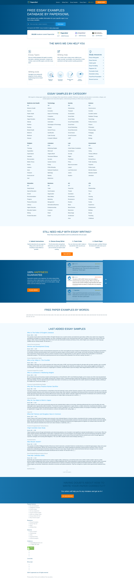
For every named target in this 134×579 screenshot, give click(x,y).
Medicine (29, 132)
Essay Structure (93, 60)
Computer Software (52, 138)
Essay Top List (33, 523)
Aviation (34, 439)
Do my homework (34, 505)
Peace (90, 191)
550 (42, 315)
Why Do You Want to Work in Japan (39, 400)
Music (69, 204)
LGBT (69, 138)
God (28, 178)
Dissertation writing (93, 73)
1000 (90, 315)
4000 (76, 315)
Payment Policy (34, 536)
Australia (29, 439)
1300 (63, 315)
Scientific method (92, 113)
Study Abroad (30, 188)
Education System (31, 210)
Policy (69, 161)
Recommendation (31, 196)
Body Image (71, 212)
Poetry (49, 164)
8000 (30, 315)
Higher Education (31, 207)
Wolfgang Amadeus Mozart (41, 453)
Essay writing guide (94, 57)
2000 (85, 315)
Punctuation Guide (93, 71)
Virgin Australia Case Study (36, 428)
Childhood (91, 218)
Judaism (29, 167)
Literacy (29, 204)
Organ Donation (31, 119)
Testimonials (33, 533)
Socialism (90, 156)
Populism (90, 164)
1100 (69, 315)
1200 (66, 315)
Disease (29, 138)
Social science (92, 108)
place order (33, 290)
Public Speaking (92, 161)
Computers (50, 116)
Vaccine (29, 111)
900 (93, 315)
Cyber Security (51, 135)
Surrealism (70, 193)
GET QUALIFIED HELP (67, 496)
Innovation (50, 111)
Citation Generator (80, 80)
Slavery (46, 425)
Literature (37, 344)
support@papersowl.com (36, 542)
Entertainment (91, 207)
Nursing (29, 127)
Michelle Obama (92, 170)
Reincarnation (30, 159)
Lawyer (70, 167)
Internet (49, 108)
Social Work (71, 116)
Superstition (30, 151)
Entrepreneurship (52, 207)
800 (95, 315)
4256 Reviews (82, 35)
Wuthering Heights (52, 148)
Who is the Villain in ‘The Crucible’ (38, 360)
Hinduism (29, 172)
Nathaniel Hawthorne (53, 170)
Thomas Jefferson (92, 153)
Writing (29, 212)
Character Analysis (32, 370)
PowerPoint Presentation (95, 76)
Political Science (92, 121)
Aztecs (29, 398)
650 (37, 315)
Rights (69, 156)
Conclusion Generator (60, 80)
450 (47, 315)
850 (33, 315)
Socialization (71, 113)
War (28, 468)
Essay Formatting (93, 65)
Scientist (90, 111)
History (90, 135)
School (29, 193)
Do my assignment (34, 510)
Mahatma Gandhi (92, 172)
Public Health (30, 113)
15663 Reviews (65, 36)
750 (35, 315)
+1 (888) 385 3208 (34, 544)
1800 (52, 315)
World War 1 (32, 468)
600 (100, 315)
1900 (27, 315)
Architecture (71, 215)
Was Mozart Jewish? (34, 441)
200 (29, 316)
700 (97, 315)
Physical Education (32, 202)
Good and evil (30, 175)
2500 (82, 315)
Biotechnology (51, 119)
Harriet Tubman (41, 425)
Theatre (70, 191)
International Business (53, 204)
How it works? (33, 531)
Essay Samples (73, 2)
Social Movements (72, 130)
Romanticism (71, 196)
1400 (60, 315)
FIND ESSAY (60, 24)
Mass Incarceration (72, 164)
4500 (44, 315)
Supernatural (30, 153)
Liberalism (91, 175)
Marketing (50, 199)
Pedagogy (91, 132)
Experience (91, 204)
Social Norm (71, 124)
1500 (88, 315)
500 (102, 315)
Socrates (50, 159)
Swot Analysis (51, 191)
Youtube (50, 127)
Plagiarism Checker (50, 80)
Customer (50, 210)
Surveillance (71, 151)
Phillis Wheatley (52, 167)
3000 (79, 315)
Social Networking (72, 127)
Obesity (29, 121)
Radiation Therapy (93, 116)
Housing (90, 196)
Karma (28, 164)
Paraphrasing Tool (70, 80)
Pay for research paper (35, 512)
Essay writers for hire (35, 516)
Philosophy (91, 127)
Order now (101, 2)
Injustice (70, 175)
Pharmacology (92, 130)
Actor (69, 218)
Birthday (90, 210)
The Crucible (40, 370)
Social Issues (71, 132)
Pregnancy (30, 116)
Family (90, 202)
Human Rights (30, 358)
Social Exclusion (72, 135)
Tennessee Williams (53, 156)
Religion (32, 453)
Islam (28, 170)
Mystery (50, 175)
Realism (70, 202)
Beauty (90, 212)
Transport (70, 111)
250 (27, 316)
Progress (29, 199)
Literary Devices (31, 344)
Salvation (29, 156)
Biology (90, 138)
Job (89, 193)
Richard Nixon (92, 159)
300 (106, 315)
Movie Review (71, 207)
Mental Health (30, 130)
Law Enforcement (72, 170)
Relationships (91, 188)
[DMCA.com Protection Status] (30, 548)
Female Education (31, 215)
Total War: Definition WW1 (36, 455)
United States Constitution (74, 148)
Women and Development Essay (38, 346)
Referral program (34, 538)
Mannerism (71, 210)
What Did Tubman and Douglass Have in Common (44, 414)
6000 (39, 315)
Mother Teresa (30, 161)
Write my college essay (35, 514)
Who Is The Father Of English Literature (40, 332)
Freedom (90, 199)
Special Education (31, 191)
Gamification (51, 132)
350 (71, 315)
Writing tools (33, 72)
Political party (91, 167)
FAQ (31, 535)
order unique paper (54, 28)
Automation (50, 121)
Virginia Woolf (51, 153)
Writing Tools (65, 2)
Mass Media (51, 196)
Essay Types (83, 2)
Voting (90, 151)
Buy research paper (35, 517)
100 (34, 316)
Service (57, 2)
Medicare (29, 135)
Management (51, 202)
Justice (70, 172)
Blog (31, 525)
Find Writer (67, 254)
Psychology (91, 119)
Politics (90, 148)
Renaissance (71, 199)
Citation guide (92, 63)
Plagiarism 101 (92, 68)
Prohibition (70, 159)
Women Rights (38, 358)
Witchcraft (50, 151)
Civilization (33, 398)
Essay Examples (34, 522)
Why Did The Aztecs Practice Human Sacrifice (42, 386)
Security (70, 153)
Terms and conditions (39, 577)
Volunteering (71, 108)
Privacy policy (30, 577)
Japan (28, 412)
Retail (49, 212)
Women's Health (31, 108)
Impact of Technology (53, 113)
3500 (49, 315)
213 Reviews (99, 35)
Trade (49, 188)
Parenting (90, 215)
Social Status (71, 119)
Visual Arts (70, 188)
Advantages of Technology (54, 124)
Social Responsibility (73, 121)
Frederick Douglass (32, 425)
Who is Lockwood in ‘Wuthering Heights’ (40, 372)
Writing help (62, 55)
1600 (58, 315)
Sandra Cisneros (52, 161)
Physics (90, 124)
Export (49, 215)
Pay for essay (33, 509)
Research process (93, 79)
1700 (55, 315)
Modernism (50, 178)
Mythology (50, 172)
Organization (51, 193)
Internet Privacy (51, 130)
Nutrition (29, 124)
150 (31, 316)
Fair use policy (48, 577)
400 (104, 315)
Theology (29, 148)
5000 (74, 315)
